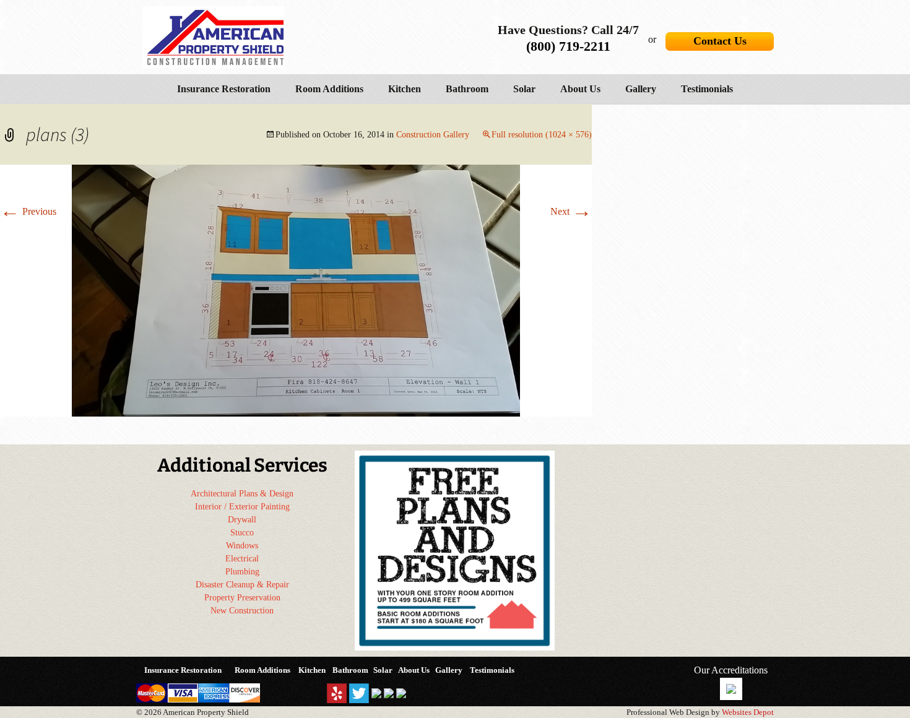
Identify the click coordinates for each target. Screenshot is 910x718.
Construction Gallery (432, 134)
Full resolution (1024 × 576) (542, 134)
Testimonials (707, 89)
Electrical (242, 558)
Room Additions (329, 89)
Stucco (242, 532)
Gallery (640, 89)
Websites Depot (748, 712)
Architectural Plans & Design (242, 493)
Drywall (242, 519)
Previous (28, 211)
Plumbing (242, 571)
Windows (242, 545)
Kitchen (404, 89)
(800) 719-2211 (568, 46)
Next (571, 211)
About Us (580, 89)
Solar (524, 89)
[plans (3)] (296, 289)
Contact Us (720, 41)
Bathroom (467, 89)
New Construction (242, 610)
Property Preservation (242, 597)
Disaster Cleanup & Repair (242, 584)
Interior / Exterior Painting (242, 506)
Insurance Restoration (224, 89)
